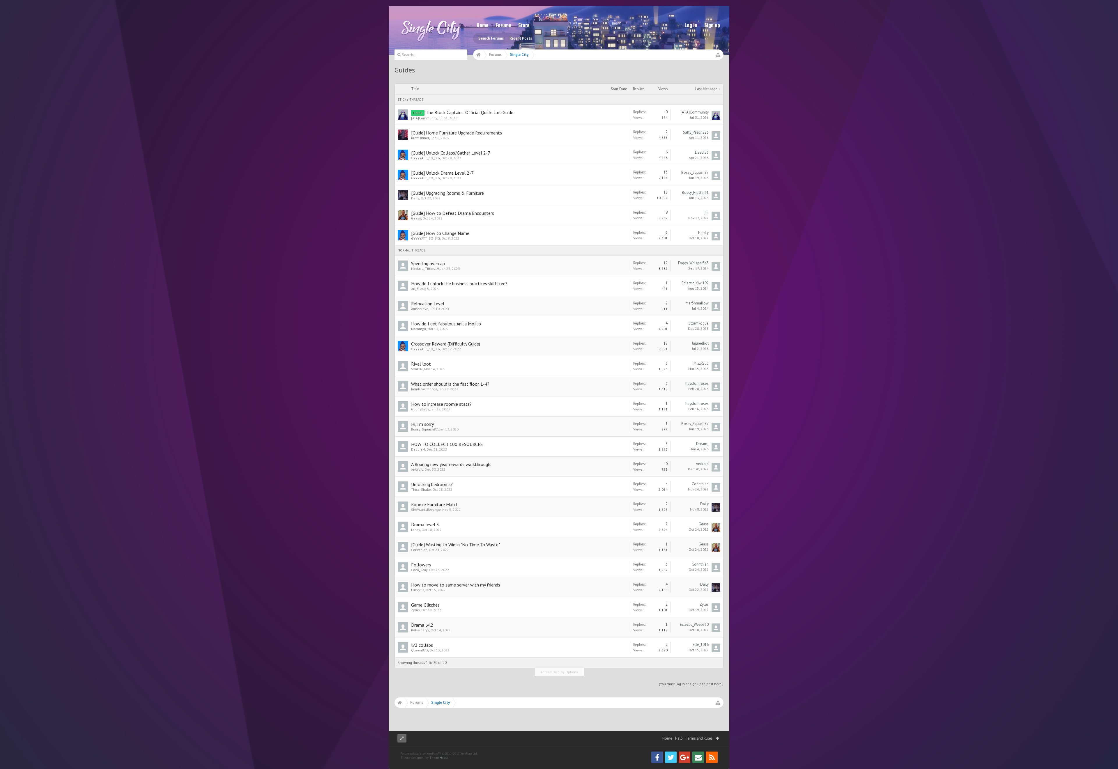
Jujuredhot (700, 343)
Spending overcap (428, 263)
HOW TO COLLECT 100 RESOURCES (447, 444)
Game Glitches (425, 605)
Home (483, 25)
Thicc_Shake (421, 489)
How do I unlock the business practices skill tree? (459, 283)
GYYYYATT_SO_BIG (425, 158)
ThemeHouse (438, 758)
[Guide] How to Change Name (440, 233)
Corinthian (700, 483)
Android (417, 469)
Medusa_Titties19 (425, 268)
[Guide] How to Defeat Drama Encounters (452, 213)
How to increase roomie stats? (441, 404)
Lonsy (415, 529)
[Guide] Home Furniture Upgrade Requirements (456, 133)
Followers (421, 565)
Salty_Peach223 (696, 132)
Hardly (703, 232)
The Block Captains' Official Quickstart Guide (469, 112)
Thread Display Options (559, 672)
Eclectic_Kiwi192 (695, 283)
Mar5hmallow (697, 303)
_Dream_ (702, 443)
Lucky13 (417, 590)
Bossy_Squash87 (695, 172)
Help (679, 738)
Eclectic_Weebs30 (694, 624)
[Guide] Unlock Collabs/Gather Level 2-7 (450, 153)
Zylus (415, 610)
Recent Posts (521, 38)
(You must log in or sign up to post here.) (691, 684)
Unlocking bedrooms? (432, 484)
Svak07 (417, 369)
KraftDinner (420, 138)
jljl (707, 212)
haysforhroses (697, 383)
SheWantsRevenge (426, 509)
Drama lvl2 (422, 625)
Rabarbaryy (420, 630)
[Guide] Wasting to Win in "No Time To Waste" (455, 544)
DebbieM (418, 449)
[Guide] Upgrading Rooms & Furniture (447, 193)
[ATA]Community (424, 118)
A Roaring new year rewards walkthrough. (451, 464)
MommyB (418, 329)
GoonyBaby (420, 409)
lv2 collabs (422, 645)
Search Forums (491, 38)
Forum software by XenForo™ (438, 754)
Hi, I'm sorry (422, 424)
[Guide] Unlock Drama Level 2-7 (442, 173)
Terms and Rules (699, 738)
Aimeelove (419, 308)
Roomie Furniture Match (435, 504)
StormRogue (699, 323)
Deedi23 (702, 152)
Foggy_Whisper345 (693, 263)
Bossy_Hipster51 (695, 192)
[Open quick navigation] (718, 55)
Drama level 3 (425, 524)
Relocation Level (427, 303)
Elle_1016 (701, 644)
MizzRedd (701, 363)
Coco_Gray (419, 570)
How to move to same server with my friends (455, 585)
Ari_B (415, 288)
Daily (415, 198)
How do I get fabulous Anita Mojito (446, 324)
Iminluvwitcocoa (424, 389)
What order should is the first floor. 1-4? (450, 384)
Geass (416, 218)
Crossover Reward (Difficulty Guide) (445, 344)
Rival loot (421, 364)
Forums (503, 25)
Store (524, 25)
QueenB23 (419, 650)
